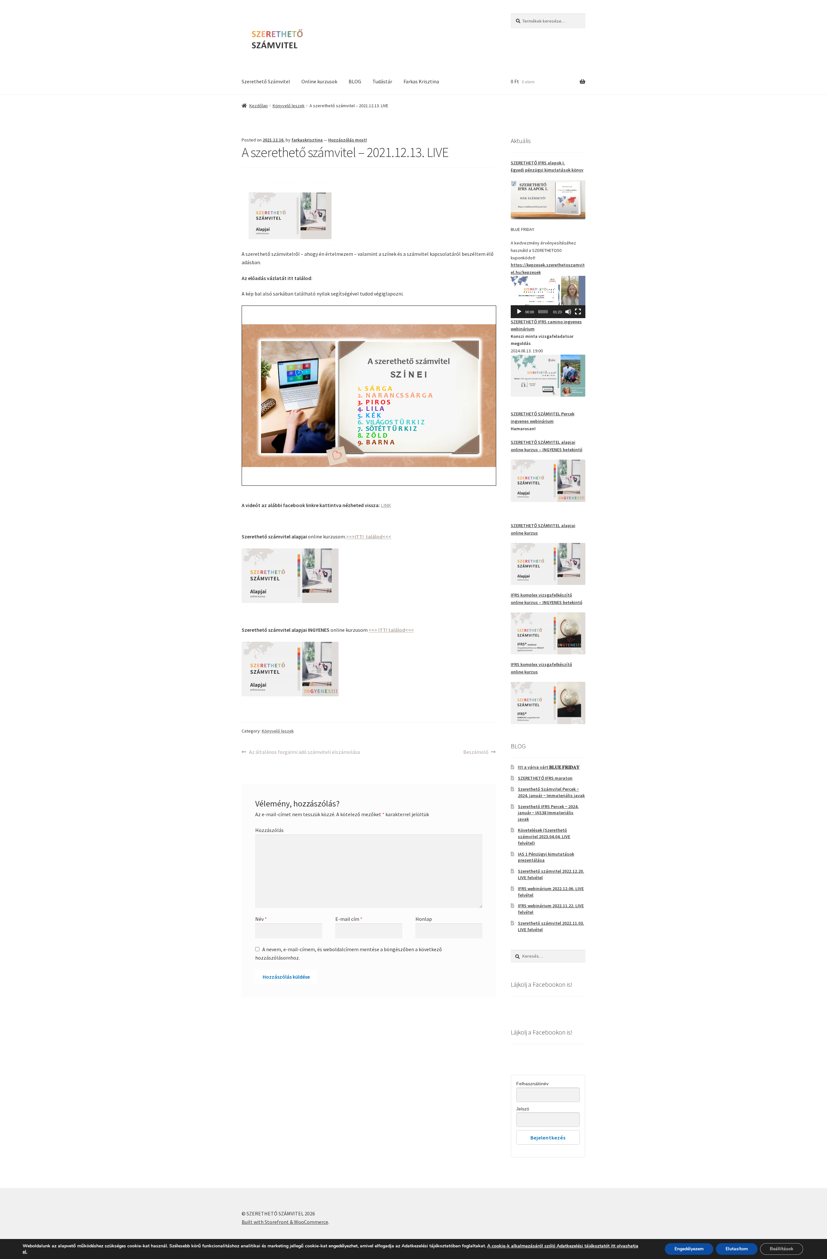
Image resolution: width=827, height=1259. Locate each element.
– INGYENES (550, 450)
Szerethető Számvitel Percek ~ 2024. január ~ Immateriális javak (551, 792)
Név (261, 919)
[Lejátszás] (519, 311)
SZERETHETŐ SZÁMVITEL (536, 442)
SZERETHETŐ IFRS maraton (545, 778)
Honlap (423, 919)
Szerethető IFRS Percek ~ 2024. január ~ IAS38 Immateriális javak (548, 813)
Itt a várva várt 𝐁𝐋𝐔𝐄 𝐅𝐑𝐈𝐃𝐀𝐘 (549, 767)
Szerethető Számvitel (266, 81)
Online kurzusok (319, 81)
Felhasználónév (532, 1083)
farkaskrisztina (307, 140)
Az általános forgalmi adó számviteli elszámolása (304, 752)
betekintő (572, 450)
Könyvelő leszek (289, 106)
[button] (548, 297)
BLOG (355, 81)
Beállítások (781, 1249)
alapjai (568, 442)
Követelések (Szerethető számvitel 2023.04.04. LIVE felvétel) (544, 836)
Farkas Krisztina (421, 81)
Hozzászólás (269, 830)
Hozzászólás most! (347, 140)
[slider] (543, 311)
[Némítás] (568, 311)
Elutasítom (737, 1249)
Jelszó (522, 1108)
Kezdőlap (258, 106)
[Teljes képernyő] (578, 311)
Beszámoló (475, 752)
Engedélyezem (689, 1249)
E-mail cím (348, 919)
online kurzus (524, 450)
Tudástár (382, 81)
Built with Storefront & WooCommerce (285, 1222)
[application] (548, 297)
